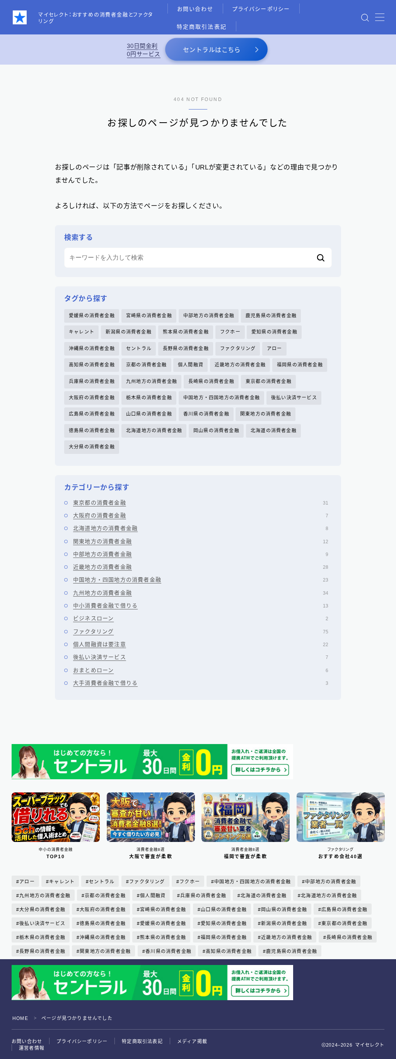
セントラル (139, 348)
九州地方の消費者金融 (151, 381)
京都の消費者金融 (146, 365)
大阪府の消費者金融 (92, 397)
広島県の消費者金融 (92, 414)
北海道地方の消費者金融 (154, 430)
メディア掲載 (192, 1041)
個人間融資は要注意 (200, 644)
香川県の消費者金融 (206, 414)
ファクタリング (238, 348)
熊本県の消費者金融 (186, 332)
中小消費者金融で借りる (200, 605)
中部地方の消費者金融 (208, 315)
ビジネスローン (200, 618)
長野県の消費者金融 (186, 348)
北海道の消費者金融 (274, 430)
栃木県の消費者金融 (149, 397)
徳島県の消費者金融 (92, 430)
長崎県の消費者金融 (211, 381)
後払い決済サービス (294, 397)
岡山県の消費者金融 (216, 430)
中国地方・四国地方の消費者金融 (221, 397)
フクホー (230, 332)
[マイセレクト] (20, 17)
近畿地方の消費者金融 (240, 365)
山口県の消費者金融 (149, 414)
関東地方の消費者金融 (265, 414)
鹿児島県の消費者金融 (271, 315)
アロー (274, 348)
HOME (20, 1018)
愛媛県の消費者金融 (92, 315)
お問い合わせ (195, 9)
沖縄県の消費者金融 (92, 348)
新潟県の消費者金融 (129, 332)
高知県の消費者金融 (92, 365)
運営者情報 (31, 1048)
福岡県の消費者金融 (300, 365)
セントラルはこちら (212, 50)
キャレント (81, 332)
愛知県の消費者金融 (274, 332)
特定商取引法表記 (202, 27)
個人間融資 (190, 365)
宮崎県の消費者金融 (149, 315)
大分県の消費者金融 (92, 447)
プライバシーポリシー (261, 9)
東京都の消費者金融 (269, 381)
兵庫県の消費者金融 (92, 381)
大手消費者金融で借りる (200, 683)
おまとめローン (200, 670)
